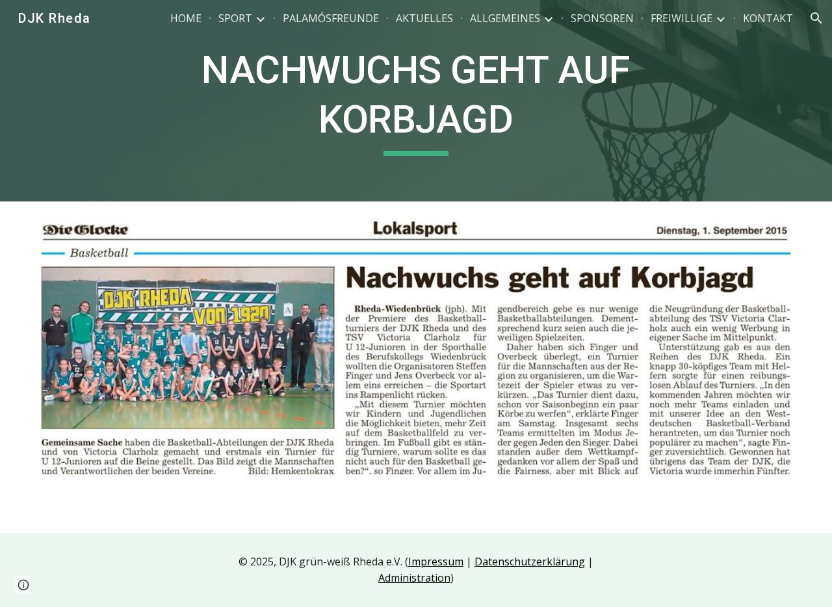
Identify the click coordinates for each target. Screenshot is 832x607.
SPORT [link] (235, 18)
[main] (416, 100)
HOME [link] (186, 18)
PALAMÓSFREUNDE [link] (331, 18)
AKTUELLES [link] (424, 18)
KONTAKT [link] (768, 18)
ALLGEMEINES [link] (505, 18)
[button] (816, 18)
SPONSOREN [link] (602, 18)
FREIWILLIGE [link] (681, 18)
